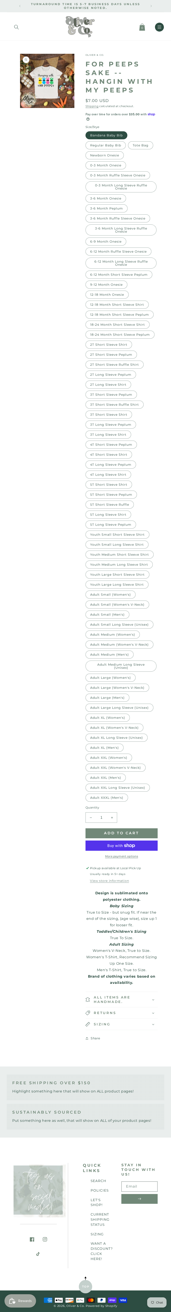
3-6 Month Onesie (105, 198)
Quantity (92, 807)
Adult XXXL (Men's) (106, 798)
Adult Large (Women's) (110, 678)
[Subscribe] (139, 1199)
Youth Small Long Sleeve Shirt (117, 545)
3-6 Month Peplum (106, 208)
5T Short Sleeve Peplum (111, 495)
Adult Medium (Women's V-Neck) (119, 645)
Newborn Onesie (104, 155)
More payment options (121, 856)
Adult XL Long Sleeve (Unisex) (116, 738)
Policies (100, 1190)
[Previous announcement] (20, 6)
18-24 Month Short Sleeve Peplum (120, 335)
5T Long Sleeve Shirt (108, 515)
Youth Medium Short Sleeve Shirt (119, 555)
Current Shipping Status (100, 1219)
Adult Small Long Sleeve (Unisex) (119, 625)
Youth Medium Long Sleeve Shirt (119, 565)
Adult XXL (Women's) (108, 758)
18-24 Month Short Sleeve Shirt (117, 325)
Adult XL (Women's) (107, 718)
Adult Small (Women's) (110, 595)
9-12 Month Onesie (106, 285)
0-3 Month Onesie (105, 165)
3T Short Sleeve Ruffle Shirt (114, 405)
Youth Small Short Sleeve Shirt (117, 535)
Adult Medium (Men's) (109, 655)
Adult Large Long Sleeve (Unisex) (119, 708)
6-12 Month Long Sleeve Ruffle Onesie (121, 263)
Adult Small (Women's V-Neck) (117, 605)
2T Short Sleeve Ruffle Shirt (114, 365)
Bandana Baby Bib (106, 135)
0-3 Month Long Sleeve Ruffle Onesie (121, 186)
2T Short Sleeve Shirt (108, 345)
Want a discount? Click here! (102, 1251)
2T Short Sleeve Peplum (111, 355)
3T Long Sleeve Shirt (108, 435)
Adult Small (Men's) (107, 615)
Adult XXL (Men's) (105, 778)
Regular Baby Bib (105, 145)
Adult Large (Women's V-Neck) (117, 688)
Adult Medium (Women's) (112, 635)
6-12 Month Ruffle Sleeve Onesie (118, 252)
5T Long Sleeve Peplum (110, 525)
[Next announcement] (151, 6)
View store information (109, 881)
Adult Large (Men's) (107, 698)
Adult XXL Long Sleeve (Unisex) (117, 788)
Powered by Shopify (101, 1306)
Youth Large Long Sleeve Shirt (117, 585)
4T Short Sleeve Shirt (108, 455)
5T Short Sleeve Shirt (108, 485)
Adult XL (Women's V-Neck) (114, 728)
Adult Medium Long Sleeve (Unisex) (121, 666)
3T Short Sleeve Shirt (108, 415)
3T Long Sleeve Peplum (110, 425)
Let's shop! (97, 1202)
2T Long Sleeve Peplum (110, 375)
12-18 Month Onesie (107, 295)
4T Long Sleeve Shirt (108, 475)
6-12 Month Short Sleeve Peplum (119, 275)
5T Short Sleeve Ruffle (109, 505)
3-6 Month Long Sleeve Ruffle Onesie (121, 230)
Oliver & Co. (75, 1306)
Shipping (92, 106)
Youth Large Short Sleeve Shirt (117, 575)
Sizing (97, 1234)
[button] (16, 26)
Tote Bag (141, 145)
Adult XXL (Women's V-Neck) (115, 768)
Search (98, 1181)
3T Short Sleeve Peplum (111, 395)
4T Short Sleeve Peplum (111, 445)
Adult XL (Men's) (104, 748)
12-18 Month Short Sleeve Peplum (119, 315)
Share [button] (95, 1038)
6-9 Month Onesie (106, 242)
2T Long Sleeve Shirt (108, 385)
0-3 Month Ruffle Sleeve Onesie (117, 175)
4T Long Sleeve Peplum (110, 465)
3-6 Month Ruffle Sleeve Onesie (117, 218)
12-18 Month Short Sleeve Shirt (117, 305)
